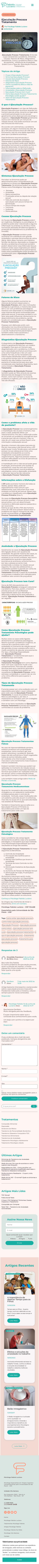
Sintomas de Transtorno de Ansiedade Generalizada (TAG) (15, 1160)
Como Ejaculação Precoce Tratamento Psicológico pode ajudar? (21, 95)
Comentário (7, 1044)
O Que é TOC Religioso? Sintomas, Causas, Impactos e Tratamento (17, 1201)
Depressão (5, 1126)
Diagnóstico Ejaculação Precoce (19, 83)
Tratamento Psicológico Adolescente (15, 1140)
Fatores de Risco (12, 81)
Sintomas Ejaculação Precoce (18, 77)
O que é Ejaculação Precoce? (17, 75)
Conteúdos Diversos (9, 14)
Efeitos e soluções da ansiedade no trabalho (18, 1353)
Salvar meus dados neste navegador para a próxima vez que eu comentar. (19, 1093)
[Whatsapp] (5, 1512)
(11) (10, 1504)
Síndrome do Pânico (9, 1129)
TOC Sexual (6, 1195)
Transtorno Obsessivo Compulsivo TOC (15, 1133)
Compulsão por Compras (10, 1204)
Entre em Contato (19, 904)
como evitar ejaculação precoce (20, 918)
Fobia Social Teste (8, 1198)
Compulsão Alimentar (9, 1124)
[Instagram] (8, 1512)
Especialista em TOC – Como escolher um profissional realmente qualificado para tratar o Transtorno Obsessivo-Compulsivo (18, 1169)
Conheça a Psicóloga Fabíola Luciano (17, 898)
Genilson (10, 981)
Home (6, 1517)
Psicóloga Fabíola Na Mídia (13, 1530)
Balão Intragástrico (16, 1409)
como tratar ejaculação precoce (15, 922)
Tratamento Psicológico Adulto (13, 1143)
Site (3, 1083)
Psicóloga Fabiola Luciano (12, 1520)
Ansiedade (10, 1331)
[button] (32, 5)
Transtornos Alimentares (10, 1136)
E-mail (5, 1076)
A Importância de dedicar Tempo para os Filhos (18, 1299)
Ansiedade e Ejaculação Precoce (19, 90)
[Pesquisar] (34, 1106)
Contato (6, 1536)
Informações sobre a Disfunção (18, 88)
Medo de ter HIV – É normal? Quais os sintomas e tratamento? (19, 1178)
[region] (19, 1551)
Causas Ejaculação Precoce (17, 79)
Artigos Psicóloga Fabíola (12, 1527)
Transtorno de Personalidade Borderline (16, 1131)
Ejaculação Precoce (10, 925)
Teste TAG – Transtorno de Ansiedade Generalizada (15, 1207)
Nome (5, 1069)
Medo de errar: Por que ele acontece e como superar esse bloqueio (18, 1164)
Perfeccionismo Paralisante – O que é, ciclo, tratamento (17, 1174)
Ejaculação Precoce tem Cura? (18, 92)
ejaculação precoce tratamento (20, 932)
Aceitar (19, 1560)
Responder (6, 973)
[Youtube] (15, 1512)
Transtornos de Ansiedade (11, 1138)
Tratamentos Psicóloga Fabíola (14, 1523)
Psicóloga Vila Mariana (11, 1533)
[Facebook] (12, 1512)
